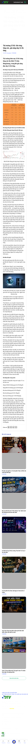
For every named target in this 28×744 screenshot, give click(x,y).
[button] (8, 427)
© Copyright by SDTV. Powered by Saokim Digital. (11, 733)
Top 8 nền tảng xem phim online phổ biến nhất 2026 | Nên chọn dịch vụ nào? (13, 631)
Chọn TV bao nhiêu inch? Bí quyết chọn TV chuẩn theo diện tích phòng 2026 (13, 671)
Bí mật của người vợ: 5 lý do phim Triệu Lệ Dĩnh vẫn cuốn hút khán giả (14, 471)
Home (4, 11)
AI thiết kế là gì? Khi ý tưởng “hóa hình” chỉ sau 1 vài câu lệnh (13, 551)
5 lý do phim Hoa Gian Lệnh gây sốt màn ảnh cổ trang (13, 591)
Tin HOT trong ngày (12, 11)
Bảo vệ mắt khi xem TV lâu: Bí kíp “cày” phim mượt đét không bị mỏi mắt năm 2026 (14, 511)
